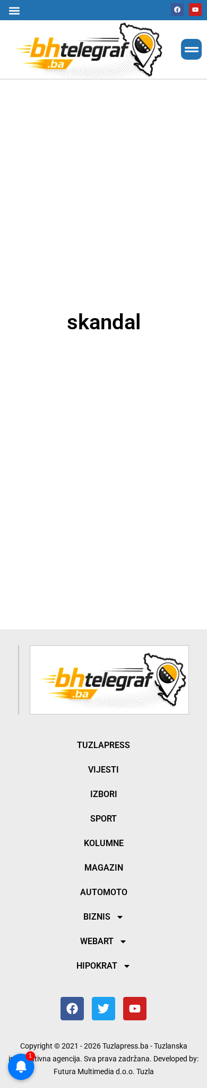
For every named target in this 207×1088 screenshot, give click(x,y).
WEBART (97, 941)
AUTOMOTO (103, 892)
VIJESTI (103, 770)
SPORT (103, 819)
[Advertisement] (103, 193)
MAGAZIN (103, 868)
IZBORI (103, 794)
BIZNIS (96, 917)
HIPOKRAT (96, 966)
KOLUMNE (104, 843)
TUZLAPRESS (103, 745)
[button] (14, 10)
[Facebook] (177, 9)
